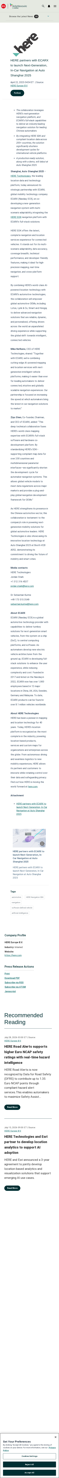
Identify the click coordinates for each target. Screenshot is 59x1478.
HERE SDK (16, 217)
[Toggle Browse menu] (48, 16)
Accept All (29, 1473)
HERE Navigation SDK (35, 897)
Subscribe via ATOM (15, 987)
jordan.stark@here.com (22, 586)
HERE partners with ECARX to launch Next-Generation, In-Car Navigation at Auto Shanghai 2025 (28, 856)
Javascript (10, 991)
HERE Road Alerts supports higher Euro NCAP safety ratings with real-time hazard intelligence (27, 1055)
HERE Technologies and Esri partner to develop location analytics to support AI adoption (26, 1145)
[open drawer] (55, 6)
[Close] (55, 1437)
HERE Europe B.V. (19, 85)
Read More (12, 1107)
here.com (33, 786)
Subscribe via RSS (14, 982)
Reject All (29, 1464)
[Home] (14, 6)
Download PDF (12, 978)
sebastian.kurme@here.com (25, 604)
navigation (16, 902)
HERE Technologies (21, 176)
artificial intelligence (20, 913)
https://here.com (13, 955)
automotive (16, 897)
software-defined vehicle (22, 908)
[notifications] (49, 6)
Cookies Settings (29, 1456)
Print (7, 973)
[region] (29, 1455)
